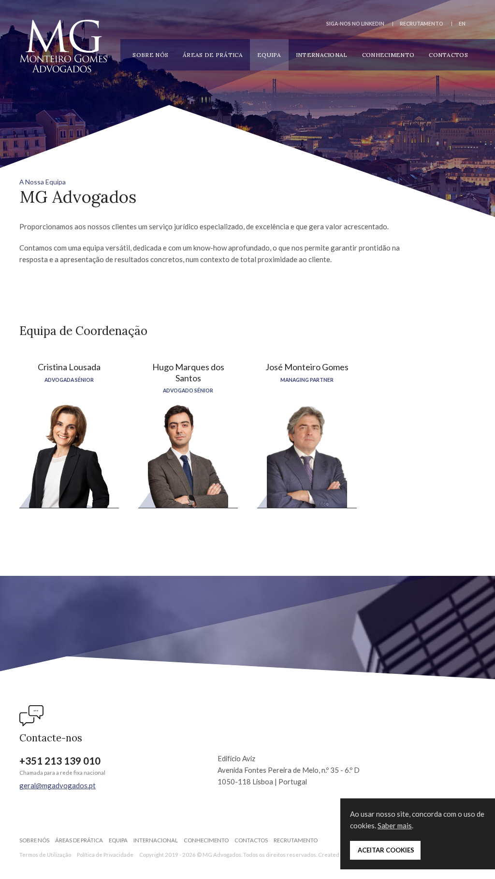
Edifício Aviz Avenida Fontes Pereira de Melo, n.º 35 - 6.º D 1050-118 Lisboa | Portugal (289, 770)
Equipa (269, 54)
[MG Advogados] (63, 46)
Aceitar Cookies (385, 850)
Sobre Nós (150, 54)
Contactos (448, 54)
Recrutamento (421, 24)
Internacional (322, 54)
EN (462, 24)
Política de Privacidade (105, 854)
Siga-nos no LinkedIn (355, 24)
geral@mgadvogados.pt (57, 785)
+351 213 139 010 (60, 761)
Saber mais (395, 825)
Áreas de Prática (213, 54)
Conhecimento (388, 54)
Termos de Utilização (45, 854)
